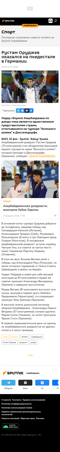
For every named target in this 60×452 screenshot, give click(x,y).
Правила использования (33, 399)
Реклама (40, 418)
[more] (55, 215)
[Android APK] (10, 426)
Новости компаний (10, 418)
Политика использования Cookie (16, 407)
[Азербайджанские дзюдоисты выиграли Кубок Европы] (30, 179)
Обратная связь (27, 418)
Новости (14, 337)
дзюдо (33, 342)
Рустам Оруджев (9, 342)
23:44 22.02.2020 (9, 67)
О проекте (6, 399)
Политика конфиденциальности (16, 403)
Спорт (7, 201)
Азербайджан (36, 337)
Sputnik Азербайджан (42, 156)
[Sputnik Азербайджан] (8, 22)
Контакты (16, 399)
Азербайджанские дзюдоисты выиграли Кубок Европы (25, 208)
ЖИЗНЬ (25, 337)
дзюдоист (23, 342)
